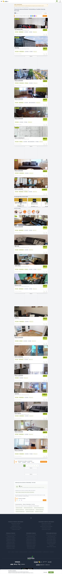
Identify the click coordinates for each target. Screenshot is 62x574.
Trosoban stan (39, 509)
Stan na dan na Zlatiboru (31, 548)
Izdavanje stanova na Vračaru (46, 527)
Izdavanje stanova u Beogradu (46, 523)
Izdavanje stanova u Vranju (31, 546)
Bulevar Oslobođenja (25, 7)
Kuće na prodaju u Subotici (51, 539)
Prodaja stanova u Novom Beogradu (16, 527)
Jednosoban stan (28, 507)
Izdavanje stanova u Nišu (31, 536)
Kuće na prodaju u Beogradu (51, 542)
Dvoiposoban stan (29, 509)
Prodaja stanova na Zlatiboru (10, 546)
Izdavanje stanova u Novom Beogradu (46, 526)
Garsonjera (19, 507)
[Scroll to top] (31, 518)
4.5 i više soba (39, 511)
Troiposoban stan (20, 511)
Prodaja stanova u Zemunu (15, 526)
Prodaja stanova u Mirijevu (16, 529)
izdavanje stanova (18, 7)
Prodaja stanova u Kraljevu (11, 548)
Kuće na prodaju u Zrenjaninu (51, 540)
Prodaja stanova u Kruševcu (10, 543)
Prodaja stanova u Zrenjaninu (10, 540)
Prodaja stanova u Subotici (10, 539)
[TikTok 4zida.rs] (37, 569)
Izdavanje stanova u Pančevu (31, 543)
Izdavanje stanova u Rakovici (46, 529)
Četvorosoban (30, 511)
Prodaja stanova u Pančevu (10, 545)
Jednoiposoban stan (39, 507)
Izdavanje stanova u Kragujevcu (31, 537)
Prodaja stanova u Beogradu (15, 523)
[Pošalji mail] (40, 569)
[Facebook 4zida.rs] (34, 569)
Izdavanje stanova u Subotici (31, 539)
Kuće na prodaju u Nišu (51, 536)
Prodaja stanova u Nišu (10, 536)
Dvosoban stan (20, 509)
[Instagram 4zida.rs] (36, 569)
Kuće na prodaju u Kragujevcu (51, 537)
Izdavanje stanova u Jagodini (31, 545)
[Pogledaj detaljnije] (31, 23)
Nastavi (51, 572)
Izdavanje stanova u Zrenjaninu (31, 540)
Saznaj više (45, 572)
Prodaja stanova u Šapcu (11, 542)
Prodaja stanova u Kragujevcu (10, 537)
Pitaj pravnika (51, 545)
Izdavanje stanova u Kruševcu (31, 542)
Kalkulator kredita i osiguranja (51, 546)
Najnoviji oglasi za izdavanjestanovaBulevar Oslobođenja (25, 492)
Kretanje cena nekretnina (51, 543)
